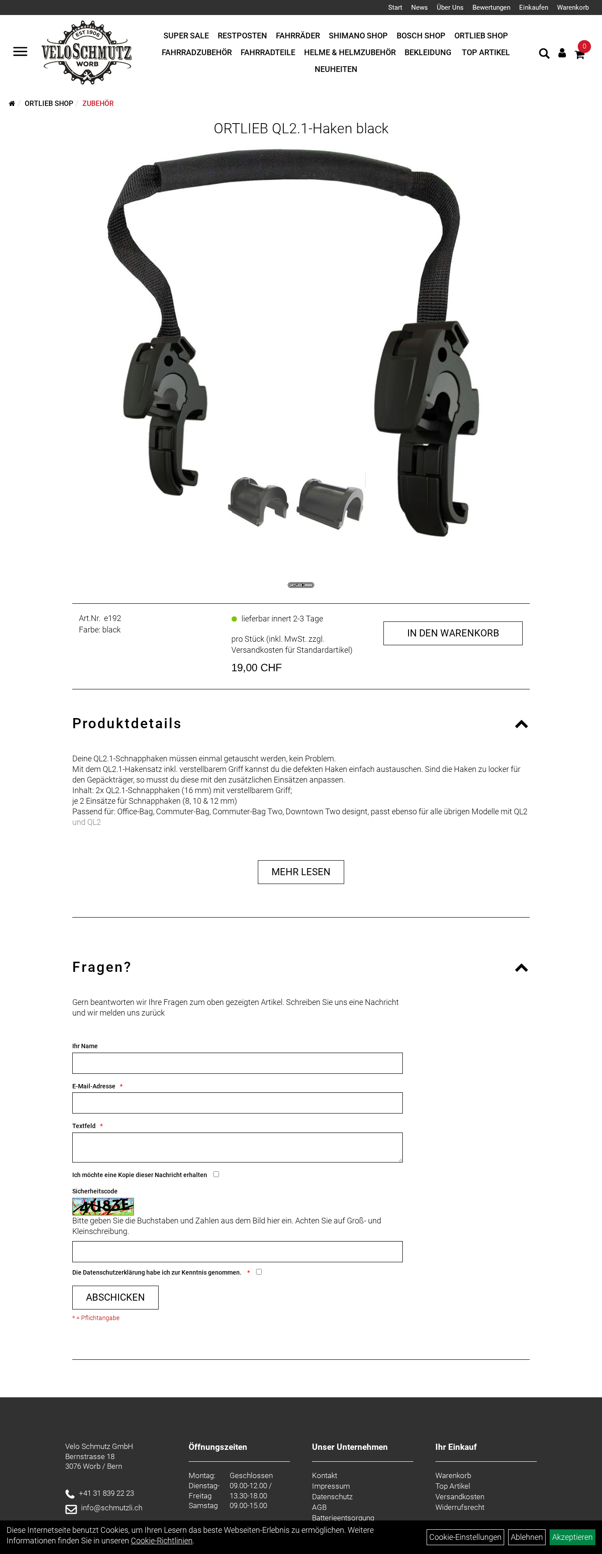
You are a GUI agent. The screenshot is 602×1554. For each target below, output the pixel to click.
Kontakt (324, 1475)
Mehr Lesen (301, 871)
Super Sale (186, 35)
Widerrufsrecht (459, 1507)
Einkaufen (533, 7)
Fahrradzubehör (197, 52)
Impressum (331, 1486)
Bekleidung (428, 52)
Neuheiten (336, 69)
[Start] (12, 103)
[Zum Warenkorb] (579, 56)
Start (395, 7)
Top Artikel (486, 52)
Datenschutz (332, 1496)
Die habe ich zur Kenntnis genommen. (157, 1272)
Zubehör (98, 103)
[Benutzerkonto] (562, 52)
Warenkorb (573, 7)
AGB (319, 1507)
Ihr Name (85, 1046)
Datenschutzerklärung (114, 1272)
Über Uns (450, 7)
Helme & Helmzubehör (350, 52)
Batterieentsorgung (343, 1517)
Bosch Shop (421, 35)
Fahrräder (298, 35)
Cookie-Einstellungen (465, 1537)
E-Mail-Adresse (93, 1086)
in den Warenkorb (453, 633)
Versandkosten (459, 1496)
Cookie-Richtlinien (162, 1540)
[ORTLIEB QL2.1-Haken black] (301, 349)
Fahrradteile (268, 52)
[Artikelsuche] (544, 55)
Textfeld (84, 1125)
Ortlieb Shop (481, 35)
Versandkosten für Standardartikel (290, 650)
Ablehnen (527, 1537)
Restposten (242, 35)
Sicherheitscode (95, 1191)
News (419, 7)
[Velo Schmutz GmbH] (87, 52)
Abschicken (115, 1297)
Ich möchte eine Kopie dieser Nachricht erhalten (139, 1174)
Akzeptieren (572, 1537)
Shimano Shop (358, 35)
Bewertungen (491, 7)
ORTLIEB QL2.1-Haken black (301, 128)
